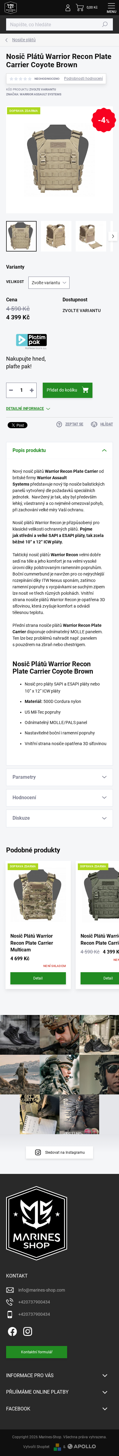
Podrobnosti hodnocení (83, 78)
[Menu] (111, 7)
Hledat (104, 24)
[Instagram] (26, 1330)
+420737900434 (34, 1302)
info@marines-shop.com (41, 1290)
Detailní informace (25, 408)
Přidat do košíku (62, 390)
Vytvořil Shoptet (36, 1447)
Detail (38, 978)
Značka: (33, 94)
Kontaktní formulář (36, 1352)
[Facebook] (11, 1330)
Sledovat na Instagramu (65, 1152)
